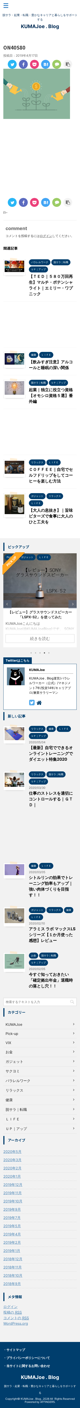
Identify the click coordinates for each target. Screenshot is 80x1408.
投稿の (12, 1312)
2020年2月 (12, 1168)
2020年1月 (12, 1176)
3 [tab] (40, 653)
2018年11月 (12, 1267)
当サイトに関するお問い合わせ (28, 1366)
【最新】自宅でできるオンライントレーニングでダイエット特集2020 (51, 753)
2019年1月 (11, 1250)
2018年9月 (12, 1283)
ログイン (46, 236)
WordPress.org (15, 1323)
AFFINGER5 (47, 1402)
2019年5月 (12, 1226)
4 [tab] (44, 653)
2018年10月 (12, 1275)
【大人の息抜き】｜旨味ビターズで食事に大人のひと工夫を (51, 516)
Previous (7, 604)
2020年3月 (12, 1160)
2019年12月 (12, 1184)
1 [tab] (31, 653)
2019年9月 (12, 1209)
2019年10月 (12, 1201)
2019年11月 (12, 1193)
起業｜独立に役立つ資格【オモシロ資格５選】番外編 (51, 395)
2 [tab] (35, 653)
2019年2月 (12, 1242)
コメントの (16, 1318)
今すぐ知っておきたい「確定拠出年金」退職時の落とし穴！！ (51, 980)
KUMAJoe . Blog (40, 26)
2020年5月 (12, 1151)
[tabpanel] (40, 600)
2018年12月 (12, 1259)
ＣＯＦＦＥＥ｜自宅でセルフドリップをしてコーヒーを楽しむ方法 (51, 475)
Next (72, 604)
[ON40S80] (45, 64)
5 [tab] (49, 653)
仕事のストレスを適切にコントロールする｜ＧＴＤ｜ (51, 799)
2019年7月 (12, 1217)
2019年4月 (12, 1234)
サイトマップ (15, 1350)
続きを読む (40, 638)
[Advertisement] (40, 159)
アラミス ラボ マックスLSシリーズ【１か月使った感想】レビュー (52, 934)
